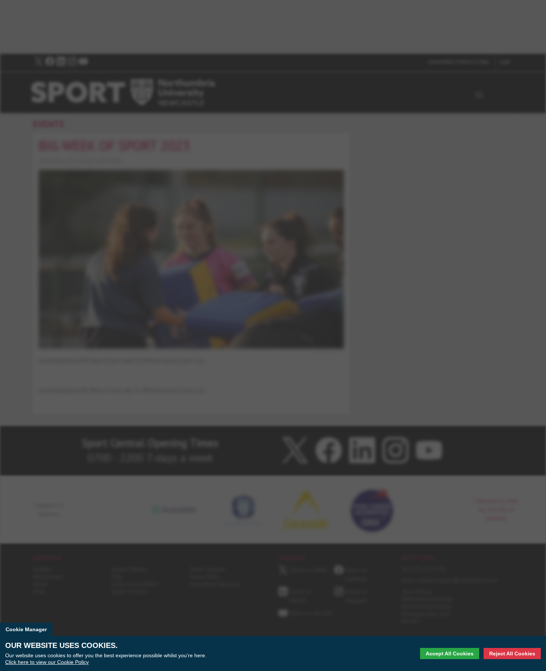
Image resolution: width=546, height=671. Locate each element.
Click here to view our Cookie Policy (47, 662)
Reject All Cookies (512, 654)
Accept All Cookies (450, 654)
